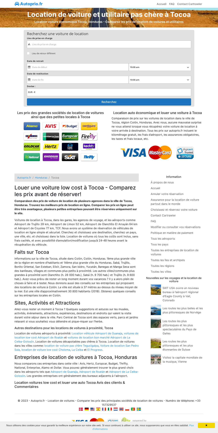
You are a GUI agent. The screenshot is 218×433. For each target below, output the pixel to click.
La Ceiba (77, 349)
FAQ (171, 4)
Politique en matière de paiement (172, 232)
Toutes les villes (161, 271)
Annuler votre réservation (167, 194)
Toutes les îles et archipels (168, 260)
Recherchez (109, 102)
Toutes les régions (162, 266)
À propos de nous (162, 182)
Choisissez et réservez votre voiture (174, 209)
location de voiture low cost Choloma (45, 349)
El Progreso (94, 349)
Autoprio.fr (31, 3)
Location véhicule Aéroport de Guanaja (97, 333)
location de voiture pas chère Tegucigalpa (71, 345)
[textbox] (109, 44)
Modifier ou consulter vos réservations (175, 227)
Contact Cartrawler (189, 4)
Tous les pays (159, 244)
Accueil (161, 4)
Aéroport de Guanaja (64, 371)
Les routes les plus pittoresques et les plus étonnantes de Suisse (178, 345)
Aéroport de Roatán (92, 371)
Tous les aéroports (163, 238)
